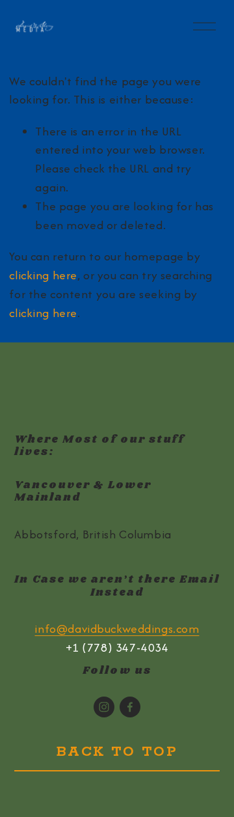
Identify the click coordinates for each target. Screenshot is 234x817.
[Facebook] (130, 707)
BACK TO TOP (117, 752)
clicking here (43, 275)
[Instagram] (104, 707)
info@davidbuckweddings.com (116, 628)
